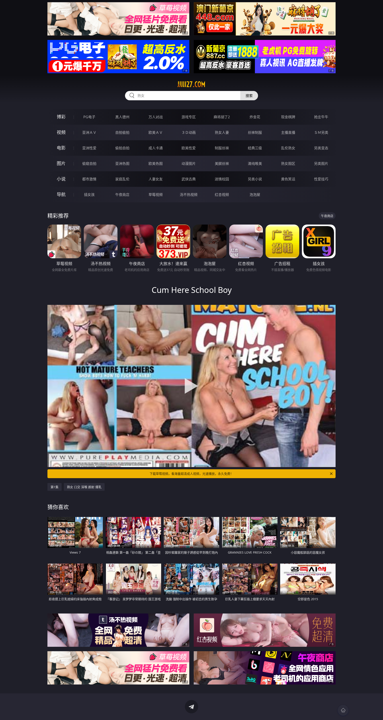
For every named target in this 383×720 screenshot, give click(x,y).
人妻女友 (156, 179)
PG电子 (89, 116)
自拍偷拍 (122, 132)
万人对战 (156, 116)
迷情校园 (222, 179)
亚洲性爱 (89, 148)
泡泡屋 (255, 194)
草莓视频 (156, 194)
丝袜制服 (255, 132)
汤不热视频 (188, 194)
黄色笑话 (288, 179)
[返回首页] (343, 710)
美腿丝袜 (222, 163)
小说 (61, 179)
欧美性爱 (189, 148)
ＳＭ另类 (321, 132)
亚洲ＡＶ (89, 132)
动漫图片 (189, 163)
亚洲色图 (122, 163)
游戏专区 (189, 116)
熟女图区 (288, 163)
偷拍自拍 (122, 148)
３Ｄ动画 (189, 132)
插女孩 (89, 194)
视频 (61, 132)
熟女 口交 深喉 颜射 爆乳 (84, 487)
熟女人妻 (222, 132)
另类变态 (321, 148)
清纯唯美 (255, 163)
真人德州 (122, 116)
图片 (61, 163)
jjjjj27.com (191, 84)
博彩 (61, 117)
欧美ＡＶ (156, 132)
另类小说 (255, 179)
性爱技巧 (321, 179)
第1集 (55, 487)
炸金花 (255, 116)
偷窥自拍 (89, 163)
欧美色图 (156, 163)
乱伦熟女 (288, 148)
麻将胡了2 (222, 116)
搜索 (249, 95)
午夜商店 (122, 194)
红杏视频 (222, 194)
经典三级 (255, 148)
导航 (61, 194)
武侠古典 (189, 179)
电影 (61, 148)
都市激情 (89, 179)
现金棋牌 (288, 116)
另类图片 (321, 163)
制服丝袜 (222, 148)
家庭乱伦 (122, 179)
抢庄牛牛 (321, 116)
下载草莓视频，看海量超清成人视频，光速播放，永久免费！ (191, 473)
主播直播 (288, 132)
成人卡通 (156, 148)
